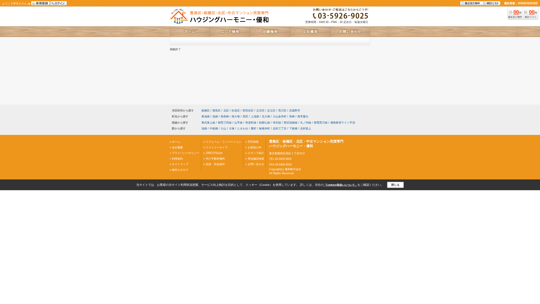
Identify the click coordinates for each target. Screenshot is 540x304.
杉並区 (236, 110)
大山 (223, 128)
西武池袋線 (290, 122)
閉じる (395, 184)
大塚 (231, 128)
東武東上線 (208, 122)
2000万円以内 (214, 153)
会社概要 (177, 147)
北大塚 (266, 116)
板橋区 (205, 110)
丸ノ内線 (305, 122)
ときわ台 (242, 128)
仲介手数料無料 (215, 158)
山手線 (238, 122)
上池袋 (255, 116)
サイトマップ (180, 164)
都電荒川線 (321, 122)
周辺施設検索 (256, 158)
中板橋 (214, 128)
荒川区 (282, 110)
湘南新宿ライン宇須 (342, 122)
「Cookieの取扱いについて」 (340, 184)
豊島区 (216, 110)
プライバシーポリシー (185, 153)
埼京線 (277, 122)
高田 (245, 116)
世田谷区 (248, 110)
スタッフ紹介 (256, 153)
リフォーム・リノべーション (223, 141)
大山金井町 (279, 116)
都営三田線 (225, 122)
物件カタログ (180, 169)
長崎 (292, 116)
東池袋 (205, 116)
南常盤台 (302, 116)
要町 (253, 128)
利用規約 (177, 158)
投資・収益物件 (215, 164)
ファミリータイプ (217, 147)
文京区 (260, 110)
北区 (226, 110)
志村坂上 (305, 128)
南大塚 (236, 116)
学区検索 (253, 141)
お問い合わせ (256, 164)
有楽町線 (250, 122)
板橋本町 (264, 128)
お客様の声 (254, 147)
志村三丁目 (279, 128)
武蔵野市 (294, 110)
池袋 (215, 116)
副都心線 (264, 122)
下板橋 (293, 128)
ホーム (176, 141)
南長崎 (225, 116)
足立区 (271, 110)
